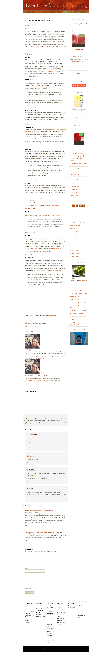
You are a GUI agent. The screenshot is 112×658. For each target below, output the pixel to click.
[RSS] (77, 206)
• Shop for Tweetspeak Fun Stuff (81, 615)
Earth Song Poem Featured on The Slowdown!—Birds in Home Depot (42, 377)
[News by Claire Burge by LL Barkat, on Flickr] (30, 54)
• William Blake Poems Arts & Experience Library (50, 635)
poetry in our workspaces (40, 121)
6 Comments (36, 22)
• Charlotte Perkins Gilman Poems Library (50, 624)
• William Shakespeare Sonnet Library (50, 640)
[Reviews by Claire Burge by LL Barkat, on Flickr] (31, 107)
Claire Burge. (32, 315)
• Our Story (27, 607)
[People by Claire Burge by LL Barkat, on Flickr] (30, 208)
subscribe (54, 587)
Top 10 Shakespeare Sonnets (76, 319)
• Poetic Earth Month (61, 607)
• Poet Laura (28, 613)
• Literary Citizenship (29, 611)
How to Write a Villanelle (75, 256)
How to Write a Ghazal (74, 234)
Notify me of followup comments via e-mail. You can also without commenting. (42, 587)
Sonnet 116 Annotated (74, 299)
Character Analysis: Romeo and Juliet (77, 302)
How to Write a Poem (82, 280)
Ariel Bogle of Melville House (49, 87)
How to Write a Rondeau (75, 247)
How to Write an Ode (74, 241)
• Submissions (39, 614)
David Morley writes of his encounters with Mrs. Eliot (50, 215)
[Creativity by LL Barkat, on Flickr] (27, 124)
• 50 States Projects (50, 621)
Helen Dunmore (41, 153)
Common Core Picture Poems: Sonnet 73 (78, 293)
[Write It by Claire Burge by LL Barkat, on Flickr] (30, 146)
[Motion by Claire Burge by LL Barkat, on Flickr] (30, 254)
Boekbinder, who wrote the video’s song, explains (51, 270)
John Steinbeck (59, 154)
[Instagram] (80, 206)
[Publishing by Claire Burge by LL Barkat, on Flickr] (31, 76)
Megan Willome (30, 455)
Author (29, 330)
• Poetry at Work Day (61, 612)
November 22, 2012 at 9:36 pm (32, 456)
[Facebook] (73, 206)
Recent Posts (30, 331)
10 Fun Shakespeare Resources (76, 313)
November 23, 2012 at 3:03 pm (32, 470)
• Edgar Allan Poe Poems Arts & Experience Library (50, 630)
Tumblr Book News (74, 195)
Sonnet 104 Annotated (74, 296)
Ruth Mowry (54, 187)
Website (27, 581)
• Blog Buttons (81, 610)
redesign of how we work (47, 116)
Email (26, 574)
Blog (32, 385)
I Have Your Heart (33, 267)
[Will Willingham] (32, 348)
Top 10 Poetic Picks (40, 385)
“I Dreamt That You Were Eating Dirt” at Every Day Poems (46, 205)
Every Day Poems (34, 187)
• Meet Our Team (29, 609)
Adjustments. (41, 358)
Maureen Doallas (31, 434)
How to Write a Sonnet (74, 253)
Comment (27, 554)
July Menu (78, 63)
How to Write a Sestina (75, 250)
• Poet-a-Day (49, 616)
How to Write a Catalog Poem (76, 231)
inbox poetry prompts (80, 278)
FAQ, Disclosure (60, 649)
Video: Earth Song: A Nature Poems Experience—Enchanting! (40, 380)
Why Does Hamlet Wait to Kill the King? (78, 310)
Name (27, 568)
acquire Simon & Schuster (41, 85)
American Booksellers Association (49, 71)
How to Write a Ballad (74, 228)
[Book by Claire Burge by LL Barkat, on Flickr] (30, 232)
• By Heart (80, 612)
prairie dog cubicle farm (48, 31)
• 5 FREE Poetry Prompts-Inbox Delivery (39, 605)
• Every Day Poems (71, 603)
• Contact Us (27, 622)
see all (44, 375)
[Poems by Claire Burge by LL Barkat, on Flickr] (30, 180)
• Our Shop (69, 605)
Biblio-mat (31, 243)
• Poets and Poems (50, 619)
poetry (35, 385)
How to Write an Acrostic (75, 225)
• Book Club (48, 605)
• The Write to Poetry (40, 616)
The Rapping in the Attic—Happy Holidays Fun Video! (39, 378)
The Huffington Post (74, 186)
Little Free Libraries (35, 248)
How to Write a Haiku (74, 238)
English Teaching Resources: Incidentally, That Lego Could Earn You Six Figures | (42, 532)
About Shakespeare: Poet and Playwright (78, 316)
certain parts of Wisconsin (48, 251)
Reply (28, 448)
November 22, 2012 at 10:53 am (32, 436)
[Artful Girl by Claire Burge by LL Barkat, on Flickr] (31, 25)
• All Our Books (49, 603)
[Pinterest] (83, 206)
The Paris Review (73, 189)
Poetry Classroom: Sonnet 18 (76, 290)
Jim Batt (29, 488)
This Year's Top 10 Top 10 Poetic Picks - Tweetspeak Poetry (38, 510)
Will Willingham (52, 315)
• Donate (79, 608)
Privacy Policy (67, 649)
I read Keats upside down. (58, 422)
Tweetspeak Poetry (56, 6)
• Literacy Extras (49, 611)
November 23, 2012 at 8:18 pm (32, 489)
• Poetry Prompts (39, 612)
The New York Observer (75, 192)
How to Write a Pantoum (75, 244)
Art (30, 385)
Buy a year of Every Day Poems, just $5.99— (34, 322)
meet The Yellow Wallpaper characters (78, 120)
